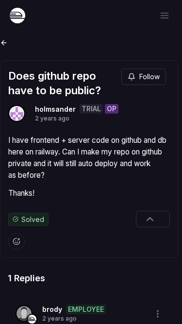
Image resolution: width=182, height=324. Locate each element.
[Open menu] (164, 15)
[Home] (17, 15)
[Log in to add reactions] (16, 241)
